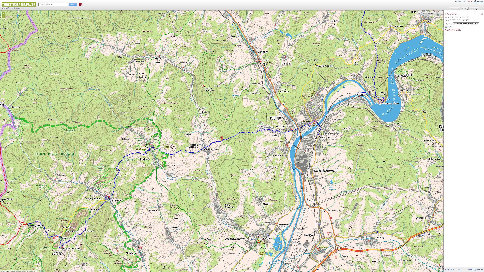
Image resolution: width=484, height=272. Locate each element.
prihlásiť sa (479, 1)
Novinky (469, 1)
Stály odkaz (449, 269)
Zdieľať (449, 27)
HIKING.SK (20, 8)
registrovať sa (479, 3)
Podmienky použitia (475, 269)
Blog (464, 1)
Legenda (458, 1)
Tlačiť (460, 269)
